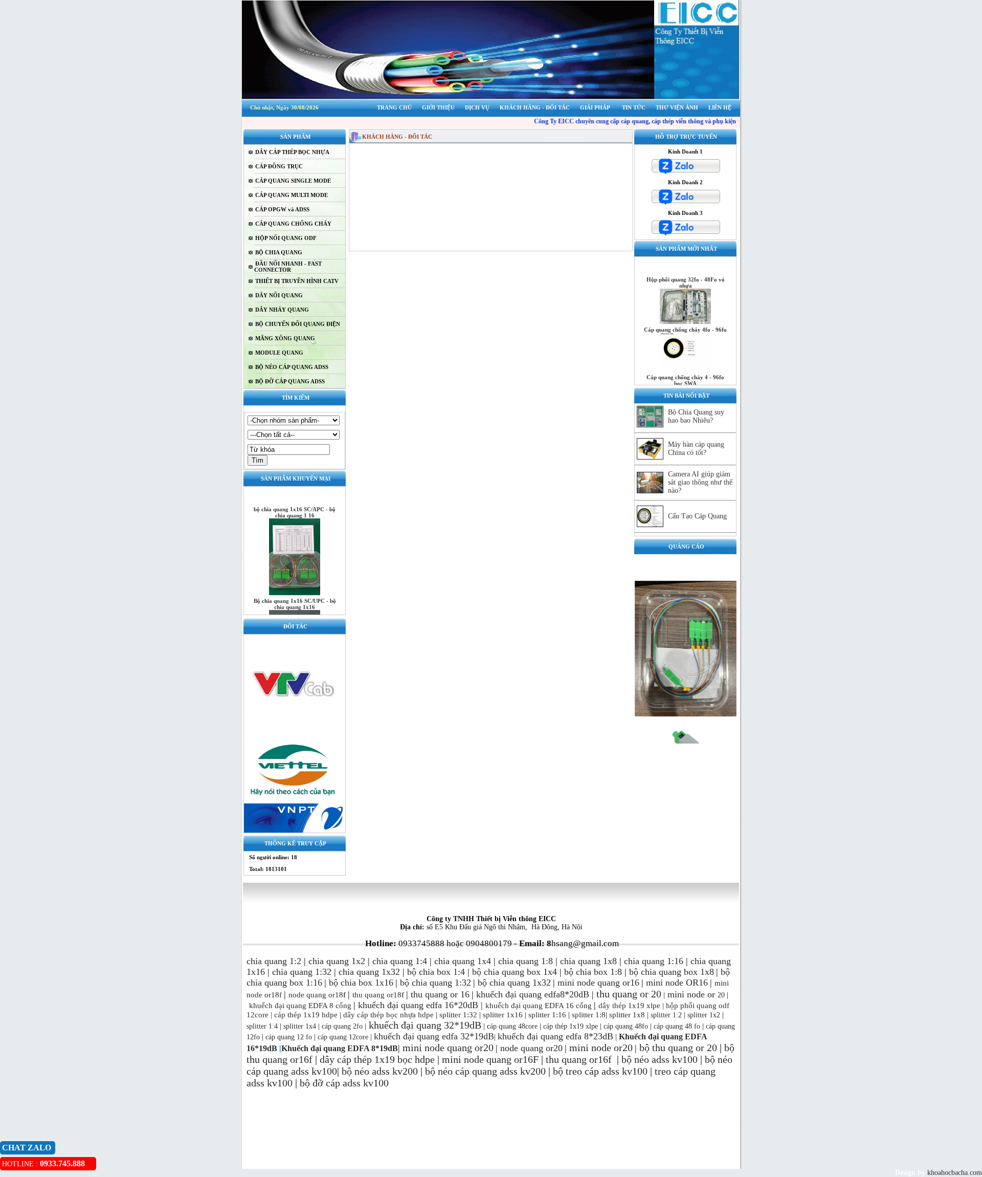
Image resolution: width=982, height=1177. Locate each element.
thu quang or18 (376, 995)
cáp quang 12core (343, 1037)
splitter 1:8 (588, 1015)
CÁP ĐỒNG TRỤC (279, 166)
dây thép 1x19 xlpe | (631, 1005)
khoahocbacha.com (953, 1172)
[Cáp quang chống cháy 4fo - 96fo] (685, 357)
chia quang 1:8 (525, 961)
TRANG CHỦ (394, 107)
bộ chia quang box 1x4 (514, 972)
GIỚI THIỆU (438, 107)
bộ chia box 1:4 (436, 972)
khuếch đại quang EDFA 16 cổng (538, 1005)
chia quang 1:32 (301, 972)
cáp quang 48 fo (677, 1026)
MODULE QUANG (279, 353)
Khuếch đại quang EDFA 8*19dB (339, 1048)
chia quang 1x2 (336, 961)
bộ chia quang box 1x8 (671, 972)
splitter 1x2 (703, 1015)
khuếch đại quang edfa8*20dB (532, 994)
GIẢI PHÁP (595, 107)
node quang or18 (315, 995)
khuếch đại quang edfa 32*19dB (434, 1036)
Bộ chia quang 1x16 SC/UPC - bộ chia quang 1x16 (295, 591)
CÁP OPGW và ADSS (282, 209)
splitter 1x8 (627, 1015)
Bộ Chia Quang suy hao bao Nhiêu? (696, 416)
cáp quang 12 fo (288, 1037)
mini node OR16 (677, 982)
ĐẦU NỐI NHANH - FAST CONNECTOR (288, 266)
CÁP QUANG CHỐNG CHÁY (293, 224)
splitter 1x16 (502, 1015)
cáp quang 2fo (342, 1026)
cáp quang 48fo (626, 1026)
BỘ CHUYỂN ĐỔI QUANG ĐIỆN (297, 324)
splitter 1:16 (547, 1015)
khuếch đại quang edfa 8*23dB (555, 1036)
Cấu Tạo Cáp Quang (697, 516)
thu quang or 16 (440, 994)
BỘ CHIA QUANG (278, 252)
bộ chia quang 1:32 (435, 982)
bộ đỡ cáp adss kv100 (344, 1082)
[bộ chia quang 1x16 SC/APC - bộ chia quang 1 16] (294, 581)
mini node (686, 994)
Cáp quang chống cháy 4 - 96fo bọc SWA (685, 367)
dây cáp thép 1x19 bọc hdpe (377, 1059)
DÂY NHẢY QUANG (282, 310)
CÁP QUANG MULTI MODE (291, 195)
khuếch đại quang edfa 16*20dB (418, 1005)
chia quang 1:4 (399, 961)
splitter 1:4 (262, 1026)
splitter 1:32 (458, 1015)
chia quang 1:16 (653, 961)
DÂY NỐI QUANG (279, 295)
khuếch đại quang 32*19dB (423, 1025)
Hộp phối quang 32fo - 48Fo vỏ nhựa (685, 270)
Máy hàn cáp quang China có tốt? (696, 448)
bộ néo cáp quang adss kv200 (485, 1071)
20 (715, 995)
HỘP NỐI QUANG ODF (286, 238)
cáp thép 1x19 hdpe (306, 1015)
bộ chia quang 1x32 (514, 982)
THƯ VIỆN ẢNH (677, 107)
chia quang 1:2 (274, 961)
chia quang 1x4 (462, 961)
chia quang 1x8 (588, 961)
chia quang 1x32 (369, 972)
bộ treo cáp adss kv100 (600, 1071)
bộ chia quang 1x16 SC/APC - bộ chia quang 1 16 (295, 500)
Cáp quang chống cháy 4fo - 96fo (685, 317)
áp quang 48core (514, 1026)
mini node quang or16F (490, 1059)
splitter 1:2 (666, 1015)
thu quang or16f (580, 1059)
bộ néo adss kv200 (380, 1071)
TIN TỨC (633, 107)
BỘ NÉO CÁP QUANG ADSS (291, 367)
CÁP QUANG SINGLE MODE (293, 181)
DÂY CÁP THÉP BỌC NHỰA (292, 152)
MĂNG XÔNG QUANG (285, 338)
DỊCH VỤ (477, 107)
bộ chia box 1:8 (593, 972)
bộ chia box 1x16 (361, 982)
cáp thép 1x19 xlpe (570, 1026)
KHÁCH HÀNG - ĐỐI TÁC (535, 107)
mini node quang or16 (598, 982)
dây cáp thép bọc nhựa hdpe (388, 1015)
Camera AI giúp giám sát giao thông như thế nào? (700, 482)
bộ (645, 1047)
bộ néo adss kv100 (659, 1059)
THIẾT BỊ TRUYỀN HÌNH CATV (297, 281)
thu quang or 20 (684, 1047)
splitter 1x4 (299, 1026)
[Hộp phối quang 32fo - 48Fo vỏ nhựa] (685, 310)
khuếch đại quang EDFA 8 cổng (300, 1005)
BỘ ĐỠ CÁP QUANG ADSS (290, 381)
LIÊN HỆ (719, 107)
